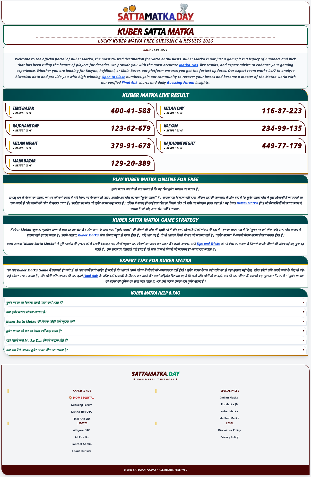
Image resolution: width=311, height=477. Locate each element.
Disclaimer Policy (229, 430)
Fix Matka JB (229, 404)
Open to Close (113, 76)
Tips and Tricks (208, 243)
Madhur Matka (229, 418)
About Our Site (82, 451)
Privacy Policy (229, 437)
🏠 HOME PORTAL (81, 398)
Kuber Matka (88, 235)
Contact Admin (81, 444)
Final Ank (130, 82)
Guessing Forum (180, 82)
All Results (81, 437)
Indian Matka (247, 203)
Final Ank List (81, 418)
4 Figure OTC (81, 430)
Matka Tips (188, 64)
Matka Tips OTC (81, 411)
